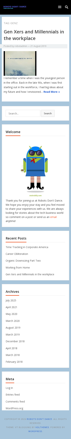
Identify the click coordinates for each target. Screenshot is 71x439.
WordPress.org (14, 408)
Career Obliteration (17, 254)
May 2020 (11, 314)
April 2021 (11, 307)
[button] (60, 6)
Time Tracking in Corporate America (27, 247)
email (53, 217)
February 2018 (14, 361)
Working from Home (18, 267)
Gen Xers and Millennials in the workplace (34, 34)
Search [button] (48, 113)
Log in (9, 388)
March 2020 (13, 321)
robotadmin (21, 46)
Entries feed (13, 394)
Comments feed (15, 401)
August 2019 (13, 327)
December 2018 (15, 341)
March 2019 (13, 334)
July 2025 (11, 300)
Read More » (52, 91)
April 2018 (11, 348)
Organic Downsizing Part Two (23, 260)
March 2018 (13, 355)
